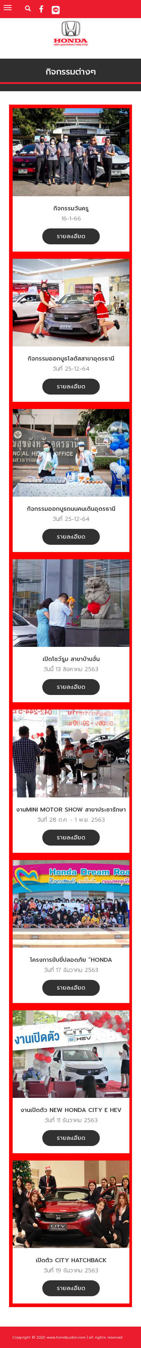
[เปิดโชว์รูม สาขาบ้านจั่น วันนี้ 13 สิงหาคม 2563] (71, 687)
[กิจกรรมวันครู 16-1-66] (71, 236)
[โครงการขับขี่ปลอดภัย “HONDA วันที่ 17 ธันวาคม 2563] (71, 988)
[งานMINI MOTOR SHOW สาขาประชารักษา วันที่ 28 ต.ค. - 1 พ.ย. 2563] (71, 838)
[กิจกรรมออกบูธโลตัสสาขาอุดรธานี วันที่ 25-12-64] (71, 387)
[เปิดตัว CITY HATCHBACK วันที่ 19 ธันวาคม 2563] (71, 1288)
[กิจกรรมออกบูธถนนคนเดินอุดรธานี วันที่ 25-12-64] (71, 537)
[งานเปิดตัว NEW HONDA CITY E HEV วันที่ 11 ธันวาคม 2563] (71, 1138)
